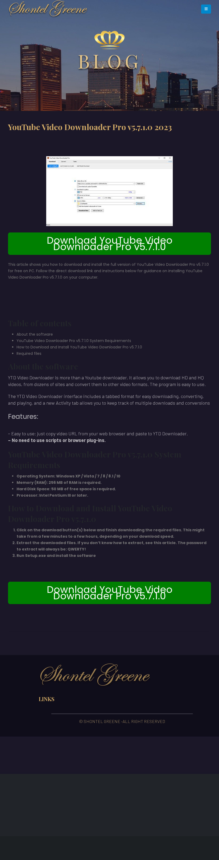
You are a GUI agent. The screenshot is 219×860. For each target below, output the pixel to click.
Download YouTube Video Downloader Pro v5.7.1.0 (110, 244)
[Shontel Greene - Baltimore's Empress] (48, 9)
